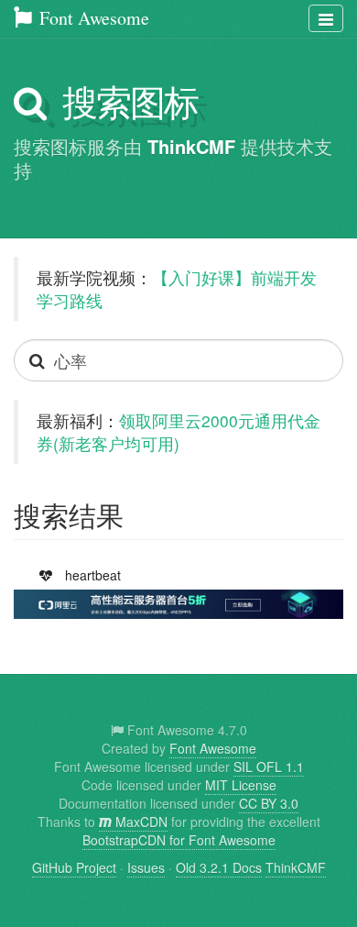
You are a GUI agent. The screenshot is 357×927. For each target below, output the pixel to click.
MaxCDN (140, 821)
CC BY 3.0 (268, 803)
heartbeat (96, 574)
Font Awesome (92, 18)
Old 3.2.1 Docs (219, 867)
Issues (146, 867)
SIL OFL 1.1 (268, 766)
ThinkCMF (191, 146)
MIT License (240, 785)
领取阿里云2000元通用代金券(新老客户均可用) (178, 432)
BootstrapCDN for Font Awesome (179, 840)
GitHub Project (74, 867)
